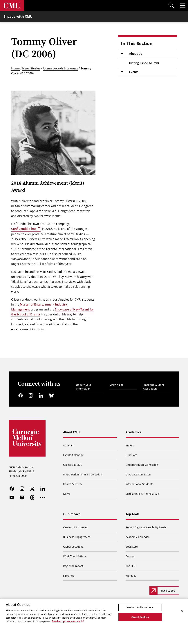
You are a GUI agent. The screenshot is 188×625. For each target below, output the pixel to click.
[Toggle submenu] (122, 54)
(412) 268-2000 (18, 475)
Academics (133, 432)
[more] (42, 497)
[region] (94, 612)
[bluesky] (51, 395)
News (66, 493)
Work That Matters (74, 556)
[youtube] (12, 497)
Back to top (168, 590)
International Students (139, 484)
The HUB (131, 566)
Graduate (131, 455)
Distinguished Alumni (144, 63)
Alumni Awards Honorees (60, 68)
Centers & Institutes (75, 527)
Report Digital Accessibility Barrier (147, 527)
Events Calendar (73, 455)
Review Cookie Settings (140, 607)
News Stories (31, 68)
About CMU (71, 432)
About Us (135, 54)
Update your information (83, 386)
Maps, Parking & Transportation (82, 474)
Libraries (68, 575)
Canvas (130, 556)
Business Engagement (76, 537)
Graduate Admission (138, 474)
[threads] (32, 497)
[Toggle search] (171, 5)
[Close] (182, 611)
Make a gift (116, 385)
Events (133, 72)
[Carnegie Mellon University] (12, 5)
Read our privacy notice (66, 621)
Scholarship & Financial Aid (142, 493)
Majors (130, 445)
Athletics (68, 445)
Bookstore (132, 546)
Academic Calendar (137, 537)
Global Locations (73, 546)
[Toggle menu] (182, 5)
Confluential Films (23, 229)
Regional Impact (73, 566)
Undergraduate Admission (142, 464)
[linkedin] (41, 395)
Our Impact (71, 514)
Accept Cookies (140, 617)
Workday (131, 575)
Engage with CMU (18, 16)
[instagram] (31, 395)
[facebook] (20, 395)
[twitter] (32, 488)
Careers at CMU (72, 464)
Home (15, 68)
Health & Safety (72, 484)
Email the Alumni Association (153, 386)
